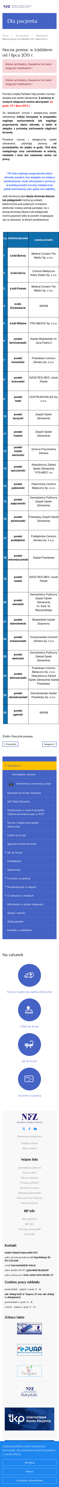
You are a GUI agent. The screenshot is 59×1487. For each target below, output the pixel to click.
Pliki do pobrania (29, 1177)
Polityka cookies (29, 1143)
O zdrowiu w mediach (20, 895)
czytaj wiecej (30, 1370)
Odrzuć (29, 1471)
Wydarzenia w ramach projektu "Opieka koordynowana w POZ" (26, 812)
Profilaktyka (14, 861)
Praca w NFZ (29, 1172)
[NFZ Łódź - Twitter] (23, 1128)
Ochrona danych (29, 1203)
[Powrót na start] (28, 6)
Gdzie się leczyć (16, 835)
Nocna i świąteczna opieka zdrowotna (23, 824)
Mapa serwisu (29, 1148)
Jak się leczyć (15, 852)
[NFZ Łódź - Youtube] (35, 1128)
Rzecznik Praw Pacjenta (29, 1197)
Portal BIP (29, 1234)
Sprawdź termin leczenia (21, 843)
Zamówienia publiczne (29, 1167)
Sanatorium (14, 869)
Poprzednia (11, 744)
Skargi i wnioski (16, 912)
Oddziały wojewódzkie (29, 1192)
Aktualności (14, 765)
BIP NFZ (29, 1224)
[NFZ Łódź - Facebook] (29, 1128)
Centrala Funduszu (29, 1187)
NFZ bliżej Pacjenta (18, 801)
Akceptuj (30, 1462)
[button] (56, 6)
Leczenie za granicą (18, 878)
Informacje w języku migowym (25, 904)
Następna (48, 744)
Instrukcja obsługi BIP (29, 1229)
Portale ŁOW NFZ (29, 1182)
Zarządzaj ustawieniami (29, 1480)
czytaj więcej (30, 1328)
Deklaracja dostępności (30, 1136)
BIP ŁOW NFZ (29, 1219)
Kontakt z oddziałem (19, 930)
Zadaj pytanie (15, 921)
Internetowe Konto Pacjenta (24, 792)
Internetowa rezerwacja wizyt (33, 783)
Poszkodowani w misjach (21, 887)
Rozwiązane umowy (23, 774)
